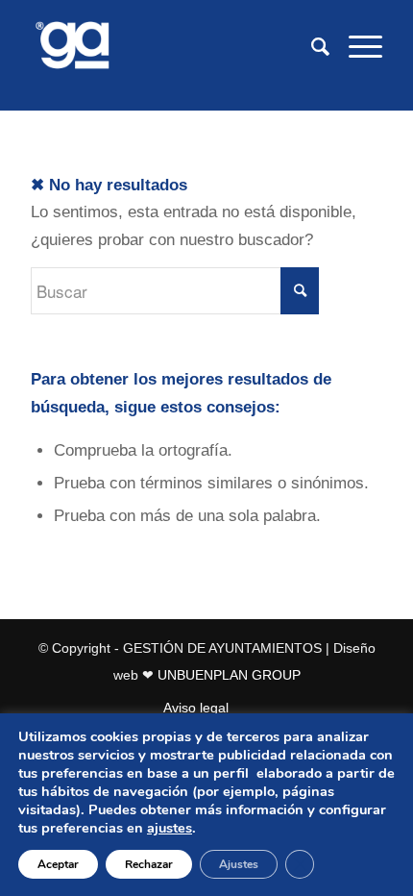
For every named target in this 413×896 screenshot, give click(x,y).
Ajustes (238, 864)
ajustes (169, 827)
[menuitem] (310, 46)
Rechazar (149, 864)
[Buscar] (310, 46)
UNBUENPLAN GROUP (229, 675)
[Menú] (355, 46)
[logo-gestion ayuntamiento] (171, 46)
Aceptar (58, 864)
